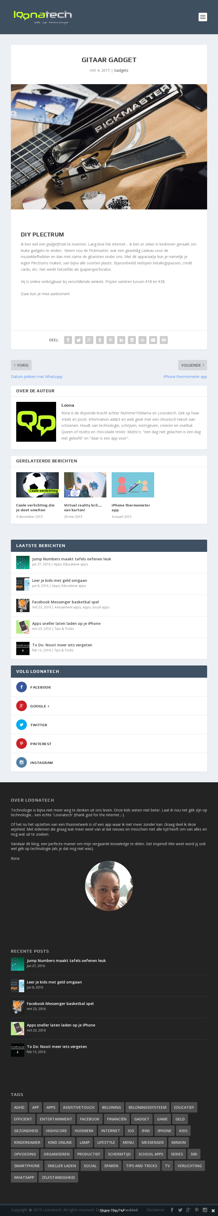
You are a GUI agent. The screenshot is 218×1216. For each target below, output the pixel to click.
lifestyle (106, 1142)
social (90, 1165)
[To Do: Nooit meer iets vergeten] (23, 648)
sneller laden (62, 1165)
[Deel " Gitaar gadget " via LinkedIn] (121, 340)
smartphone (27, 1165)
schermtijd (119, 1154)
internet (110, 1130)
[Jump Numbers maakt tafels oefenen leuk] (23, 562)
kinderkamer (27, 1142)
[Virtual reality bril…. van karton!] (85, 485)
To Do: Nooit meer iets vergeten (62, 644)
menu (128, 1142)
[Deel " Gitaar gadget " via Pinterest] (110, 340)
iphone (164, 1130)
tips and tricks (141, 1165)
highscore (56, 1130)
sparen (111, 1165)
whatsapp (24, 1177)
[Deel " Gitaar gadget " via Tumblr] (100, 340)
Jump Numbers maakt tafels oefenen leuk (71, 558)
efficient (23, 1119)
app (35, 1107)
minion (178, 1142)
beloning (111, 1107)
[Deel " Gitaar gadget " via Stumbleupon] (142, 340)
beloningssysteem (147, 1107)
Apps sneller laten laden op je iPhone (66, 623)
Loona (67, 405)
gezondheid (26, 1130)
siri (194, 1154)
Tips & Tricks (64, 628)
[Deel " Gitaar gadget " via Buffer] (132, 340)
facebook (89, 1119)
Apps (58, 564)
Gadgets (121, 70)
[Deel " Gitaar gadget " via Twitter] (78, 340)
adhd (19, 1107)
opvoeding (25, 1154)
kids (183, 1130)
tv (167, 1165)
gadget (141, 1119)
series (177, 1154)
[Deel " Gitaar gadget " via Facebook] (68, 340)
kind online (60, 1142)
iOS (131, 1130)
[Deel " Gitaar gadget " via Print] (163, 340)
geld (180, 1119)
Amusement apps (67, 607)
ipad (146, 1130)
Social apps (101, 607)
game (162, 1119)
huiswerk (84, 1130)
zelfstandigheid (58, 1177)
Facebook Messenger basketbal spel (65, 601)
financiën (117, 1119)
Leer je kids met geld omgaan (59, 580)
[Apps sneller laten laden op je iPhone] (23, 627)
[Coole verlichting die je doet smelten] (37, 485)
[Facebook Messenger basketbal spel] (23, 605)
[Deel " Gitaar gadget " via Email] (153, 340)
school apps (151, 1154)
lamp (85, 1142)
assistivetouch (78, 1107)
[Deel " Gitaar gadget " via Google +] (89, 340)
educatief (184, 1107)
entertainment (56, 1119)
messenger (153, 1142)
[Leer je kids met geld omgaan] (23, 584)
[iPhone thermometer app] (133, 485)
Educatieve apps (75, 564)
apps (51, 1107)
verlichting (190, 1165)
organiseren (57, 1154)
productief (88, 1154)
